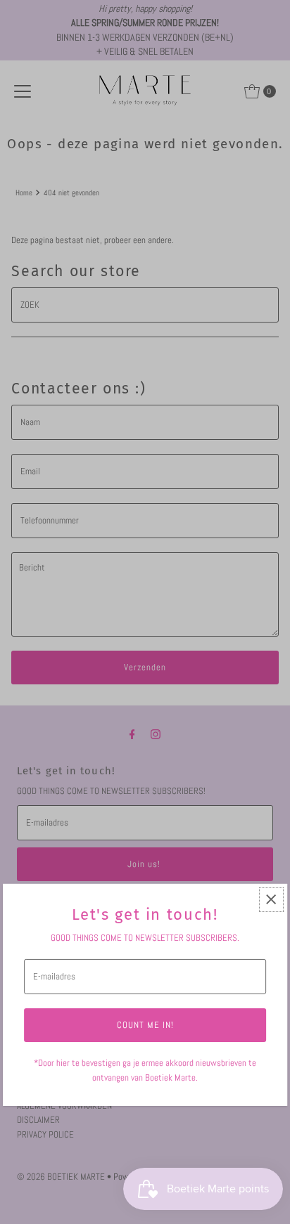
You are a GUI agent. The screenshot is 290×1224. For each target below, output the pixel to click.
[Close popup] (271, 899)
